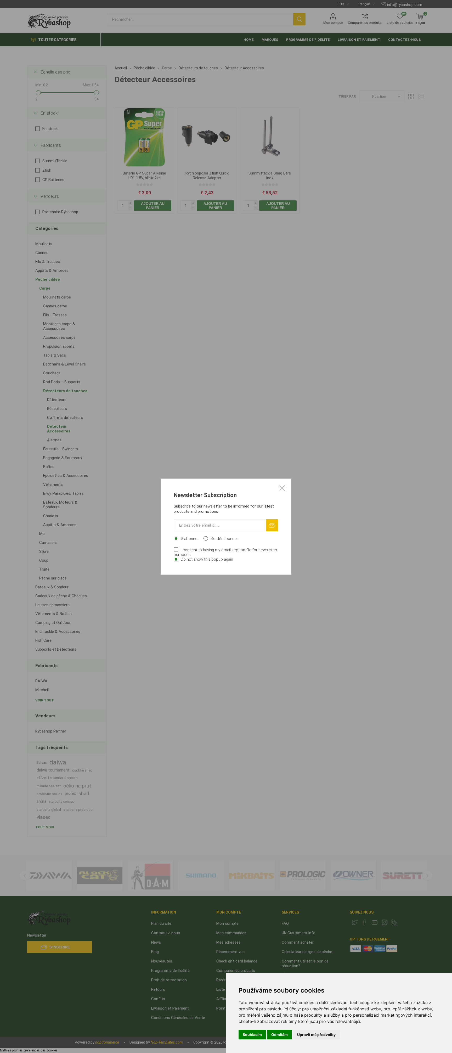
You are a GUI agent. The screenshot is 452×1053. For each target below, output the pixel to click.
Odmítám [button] (279, 1034)
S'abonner (190, 538)
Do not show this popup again (207, 559)
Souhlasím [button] (252, 1034)
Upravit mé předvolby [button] (316, 1034)
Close (282, 487)
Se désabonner (224, 538)
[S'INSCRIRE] (272, 525)
